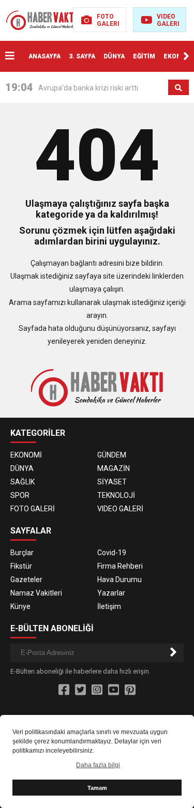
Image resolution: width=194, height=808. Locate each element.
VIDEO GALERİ (120, 509)
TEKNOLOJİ (116, 495)
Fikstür (21, 566)
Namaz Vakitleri (36, 593)
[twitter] (80, 690)
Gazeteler (26, 579)
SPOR (19, 495)
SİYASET (112, 482)
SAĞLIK (22, 482)
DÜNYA (114, 56)
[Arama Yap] (178, 88)
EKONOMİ (178, 56)
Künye (20, 606)
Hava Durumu (119, 579)
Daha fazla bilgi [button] (98, 765)
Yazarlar (111, 593)
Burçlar (22, 552)
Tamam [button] (97, 788)
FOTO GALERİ (32, 509)
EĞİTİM (144, 56)
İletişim (109, 606)
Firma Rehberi (120, 566)
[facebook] (63, 690)
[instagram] (97, 690)
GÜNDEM (111, 455)
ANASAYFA (44, 56)
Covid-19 (111, 552)
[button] (186, 56)
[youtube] (113, 690)
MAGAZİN (113, 468)
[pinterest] (130, 690)
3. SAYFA (82, 56)
